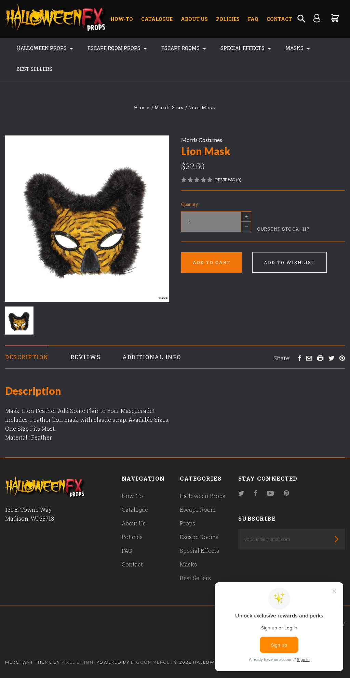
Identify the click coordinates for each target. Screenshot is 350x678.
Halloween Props (42, 48)
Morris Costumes (201, 139)
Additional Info (151, 357)
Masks (295, 48)
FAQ (253, 19)
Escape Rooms (181, 48)
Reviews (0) (228, 180)
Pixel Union (78, 662)
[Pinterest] (286, 493)
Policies (228, 19)
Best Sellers (34, 69)
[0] (335, 17)
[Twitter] (241, 493)
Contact (279, 19)
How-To (121, 19)
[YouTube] (270, 493)
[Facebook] (255, 493)
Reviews (85, 357)
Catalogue (157, 19)
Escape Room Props (115, 48)
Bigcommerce (150, 662)
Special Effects (243, 48)
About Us (194, 19)
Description (27, 357)
